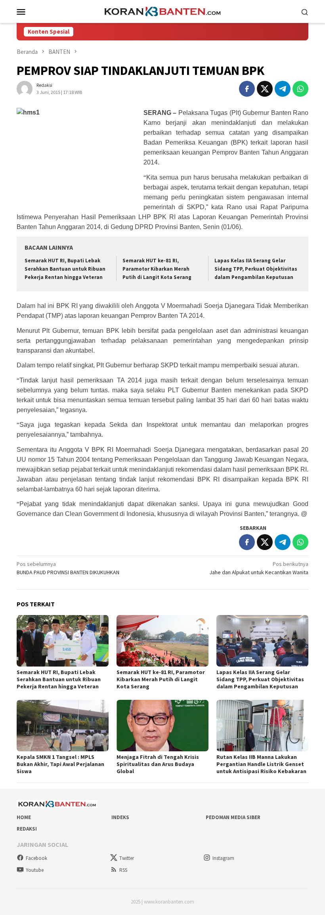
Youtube (35, 870)
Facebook (36, 858)
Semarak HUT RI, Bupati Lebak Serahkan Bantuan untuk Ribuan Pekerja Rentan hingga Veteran (65, 269)
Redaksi (27, 828)
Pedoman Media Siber (233, 817)
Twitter (126, 858)
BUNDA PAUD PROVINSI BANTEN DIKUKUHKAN (68, 568)
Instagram (223, 858)
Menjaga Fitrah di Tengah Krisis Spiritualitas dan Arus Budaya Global (158, 764)
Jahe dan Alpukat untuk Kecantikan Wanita (258, 568)
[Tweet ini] (265, 89)
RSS (123, 870)
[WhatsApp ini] (300, 89)
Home (24, 817)
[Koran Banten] (162, 10)
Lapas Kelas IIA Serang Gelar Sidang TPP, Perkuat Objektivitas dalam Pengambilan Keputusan (255, 269)
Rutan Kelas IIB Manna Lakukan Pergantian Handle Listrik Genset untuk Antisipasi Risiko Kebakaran (261, 764)
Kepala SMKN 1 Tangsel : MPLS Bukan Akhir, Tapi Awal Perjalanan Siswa (60, 764)
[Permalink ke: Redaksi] (24, 88)
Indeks (120, 817)
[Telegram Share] (283, 89)
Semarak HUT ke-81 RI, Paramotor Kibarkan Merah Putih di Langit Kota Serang (156, 269)
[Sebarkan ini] (247, 89)
